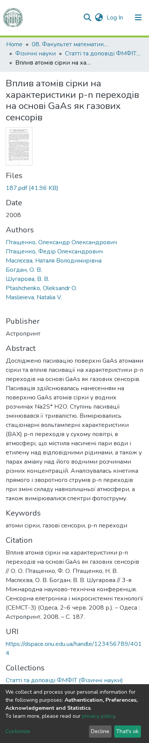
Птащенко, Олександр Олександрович (61, 242)
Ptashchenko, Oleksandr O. (41, 288)
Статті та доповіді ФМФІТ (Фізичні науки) (103, 53)
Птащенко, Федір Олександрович (54, 251)
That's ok (127, 731)
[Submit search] (87, 18)
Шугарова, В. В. (27, 279)
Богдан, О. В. (24, 270)
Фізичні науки (35, 53)
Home (14, 44)
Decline (100, 731)
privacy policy (98, 716)
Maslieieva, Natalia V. (34, 297)
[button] (98, 17)
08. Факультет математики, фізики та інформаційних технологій (70, 44)
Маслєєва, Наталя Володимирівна (54, 260)
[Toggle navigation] (138, 17)
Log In (116, 17)
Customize (17, 731)
